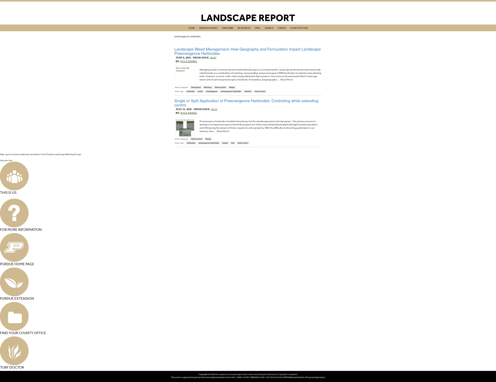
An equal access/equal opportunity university (236, 374)
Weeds (232, 87)
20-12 (214, 109)
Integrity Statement (267, 374)
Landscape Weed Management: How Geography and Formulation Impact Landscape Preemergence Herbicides (247, 51)
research (247, 91)
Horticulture (196, 87)
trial (232, 143)
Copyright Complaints (288, 374)
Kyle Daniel (188, 61)
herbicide (190, 91)
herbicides (191, 143)
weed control (260, 91)
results (225, 143)
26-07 (213, 57)
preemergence (211, 91)
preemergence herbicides (231, 91)
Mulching (207, 87)
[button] (6, 160)
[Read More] (286, 79)
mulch (200, 91)
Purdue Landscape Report (248, 7)
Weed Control (220, 87)
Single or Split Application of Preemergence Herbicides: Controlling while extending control (246, 103)
